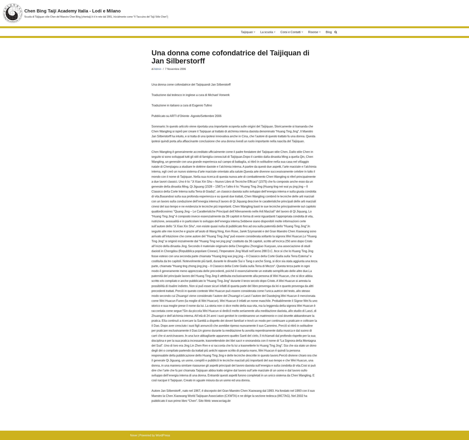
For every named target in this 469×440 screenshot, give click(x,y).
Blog (329, 32)
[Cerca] (335, 32)
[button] (254, 32)
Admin (157, 68)
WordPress (163, 435)
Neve (133, 435)
